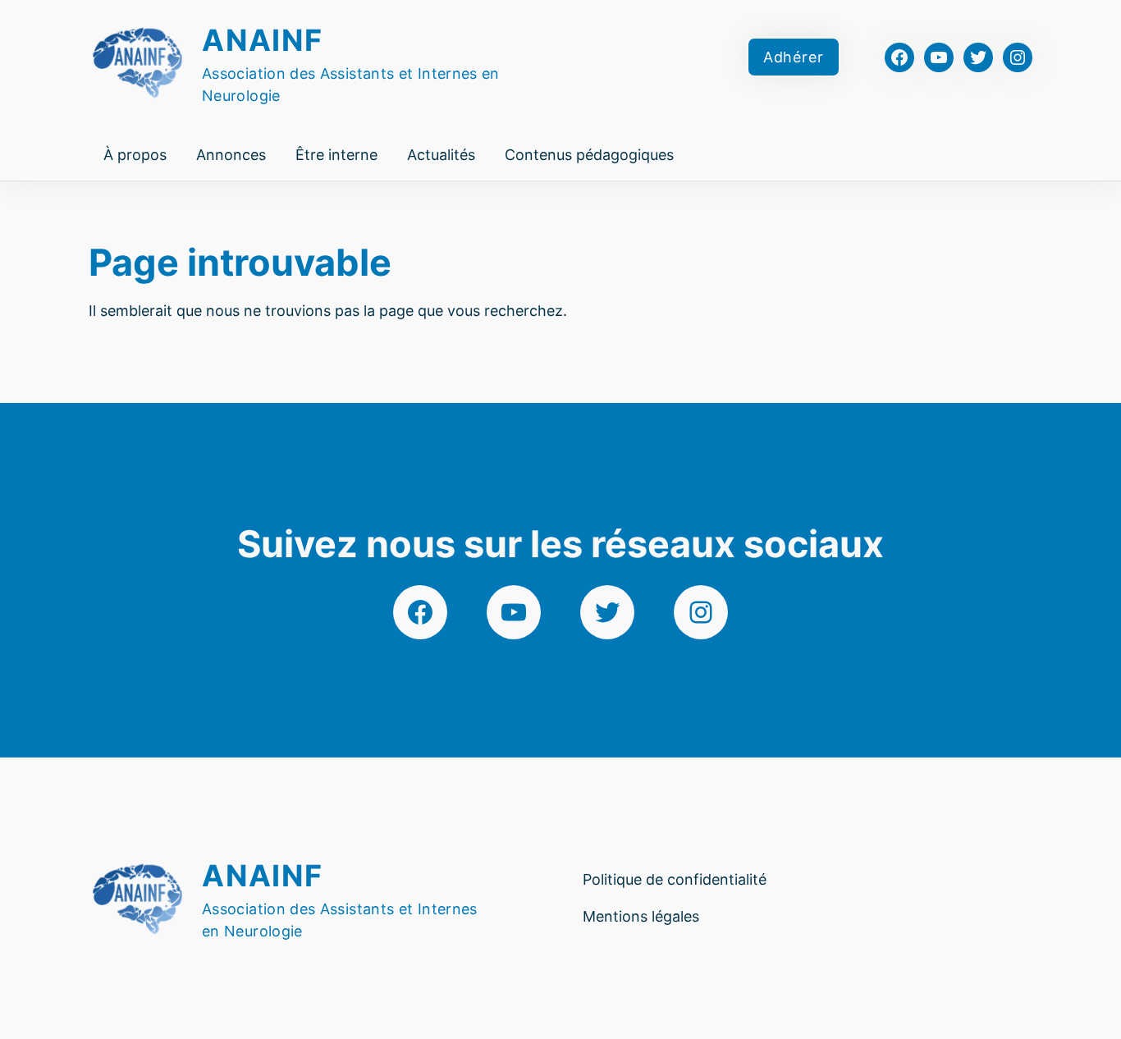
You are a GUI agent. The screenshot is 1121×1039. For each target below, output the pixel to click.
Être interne (336, 154)
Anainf (262, 40)
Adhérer (793, 57)
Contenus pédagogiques (589, 154)
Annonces (231, 154)
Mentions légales (641, 916)
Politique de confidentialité (674, 879)
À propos (135, 154)
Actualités (441, 154)
